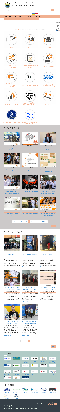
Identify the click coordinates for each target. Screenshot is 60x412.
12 (42, 29)
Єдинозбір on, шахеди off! (30, 191)
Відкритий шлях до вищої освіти (30, 122)
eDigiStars (7, 398)
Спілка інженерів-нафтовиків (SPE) (48, 85)
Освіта (48, 47)
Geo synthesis (44, 361)
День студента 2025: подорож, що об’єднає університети (48, 193)
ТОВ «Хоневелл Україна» (52, 368)
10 (37, 29)
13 (44, 29)
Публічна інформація (10, 19)
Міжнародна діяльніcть (11, 66)
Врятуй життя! (30, 170)
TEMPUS (7, 368)
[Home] (7, 5)
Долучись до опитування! (30, 213)
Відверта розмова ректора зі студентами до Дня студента (12, 193)
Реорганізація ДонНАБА (12, 123)
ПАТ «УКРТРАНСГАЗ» (52, 362)
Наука (30, 47)
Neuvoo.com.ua (25, 368)
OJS (53, 374)
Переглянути (7, 266)
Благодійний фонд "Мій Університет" (30, 104)
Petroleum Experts (25, 380)
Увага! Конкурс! (30, 148)
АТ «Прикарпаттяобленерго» (18, 380)
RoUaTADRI (43, 392)
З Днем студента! (11, 170)
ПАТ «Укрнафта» (25, 362)
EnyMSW (7, 392)
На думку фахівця (48, 66)
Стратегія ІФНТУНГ (12, 104)
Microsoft (35, 368)
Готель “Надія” (7, 374)
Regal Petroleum (25, 374)
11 (39, 29)
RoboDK (7, 380)
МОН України (7, 361)
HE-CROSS (16, 398)
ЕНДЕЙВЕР (34, 374)
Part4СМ (25, 392)
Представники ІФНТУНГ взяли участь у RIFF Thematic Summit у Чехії (30, 323)
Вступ (11, 47)
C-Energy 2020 (35, 392)
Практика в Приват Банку (16, 368)
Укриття (48, 104)
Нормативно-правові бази (30, 66)
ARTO (44, 374)
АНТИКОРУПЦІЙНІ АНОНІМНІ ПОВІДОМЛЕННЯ (11, 85)
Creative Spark (53, 392)
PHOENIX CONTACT (44, 368)
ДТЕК (34, 361)
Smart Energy (16, 374)
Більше (53, 226)
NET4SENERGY (16, 392)
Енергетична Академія (30, 85)
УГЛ (16, 361)
